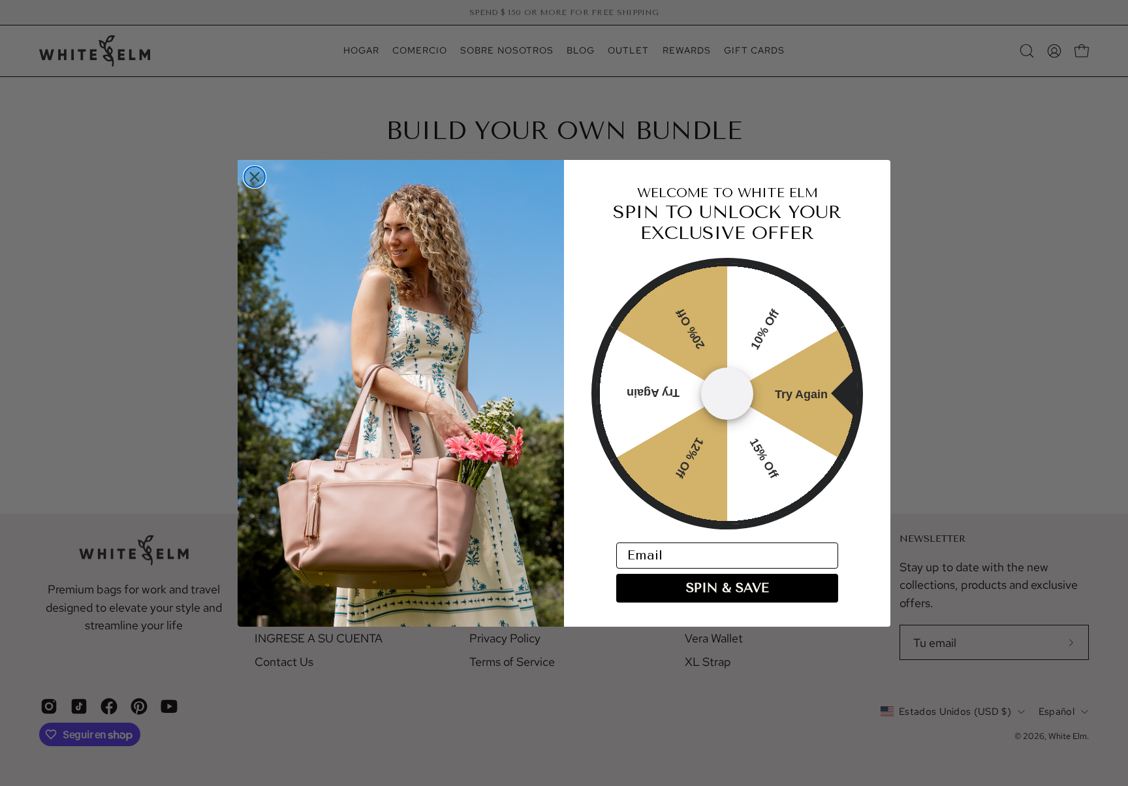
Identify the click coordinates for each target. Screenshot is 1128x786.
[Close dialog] (254, 176)
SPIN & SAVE (727, 587)
